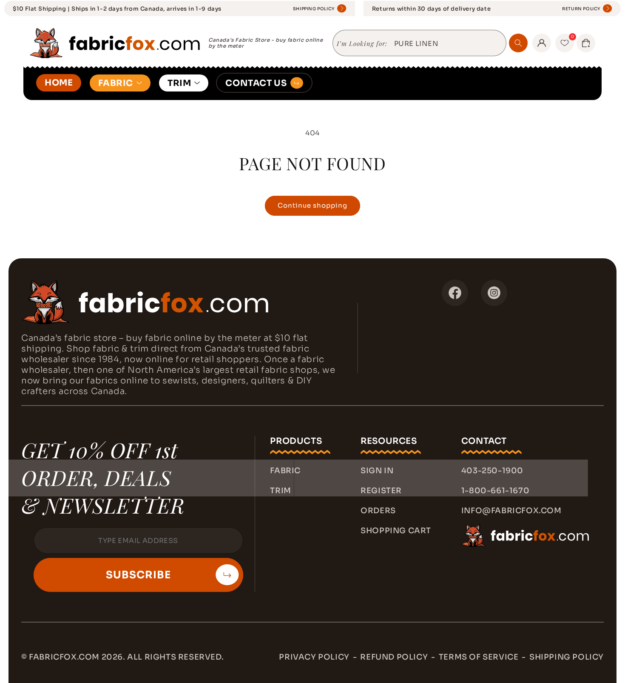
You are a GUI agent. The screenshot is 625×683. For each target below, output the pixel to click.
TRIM (179, 83)
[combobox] (447, 44)
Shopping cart (396, 530)
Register (381, 490)
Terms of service (479, 657)
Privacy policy (314, 657)
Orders (378, 510)
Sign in (377, 470)
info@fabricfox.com (511, 510)
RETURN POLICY (581, 8)
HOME (59, 82)
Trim (280, 490)
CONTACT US (256, 83)
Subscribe (138, 575)
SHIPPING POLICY (314, 8)
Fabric (285, 470)
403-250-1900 (492, 470)
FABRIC (115, 83)
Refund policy (394, 657)
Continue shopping (312, 205)
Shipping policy (566, 657)
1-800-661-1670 (495, 490)
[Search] (518, 43)
